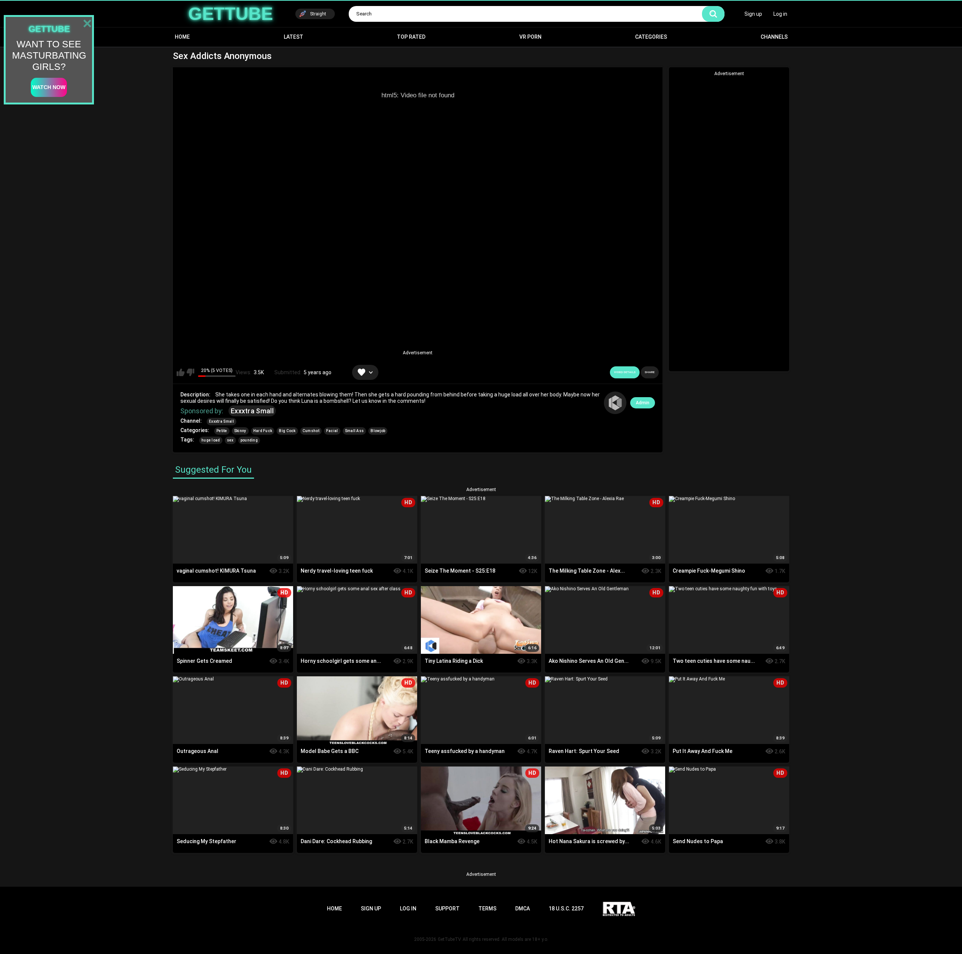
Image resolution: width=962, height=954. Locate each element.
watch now (48, 87)
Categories (651, 37)
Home (182, 37)
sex (230, 440)
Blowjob (378, 431)
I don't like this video (190, 372)
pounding (249, 440)
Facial (332, 431)
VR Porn (530, 37)
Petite (221, 431)
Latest (293, 37)
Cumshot (311, 431)
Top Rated (411, 37)
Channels (774, 37)
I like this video (181, 372)
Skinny (240, 431)
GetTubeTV (449, 939)
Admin (642, 402)
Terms (487, 909)
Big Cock (287, 431)
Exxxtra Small (252, 411)
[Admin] (615, 403)
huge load (210, 440)
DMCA (522, 909)
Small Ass (354, 431)
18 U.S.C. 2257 (566, 909)
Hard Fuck (262, 431)
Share (650, 372)
